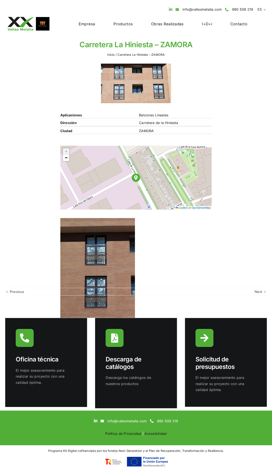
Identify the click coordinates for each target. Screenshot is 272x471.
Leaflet (182, 207)
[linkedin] (170, 9)
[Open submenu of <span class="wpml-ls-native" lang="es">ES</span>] (264, 10)
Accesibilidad (155, 433)
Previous (17, 292)
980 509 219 (242, 9)
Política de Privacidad (123, 433)
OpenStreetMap (201, 207)
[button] (136, 178)
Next (258, 292)
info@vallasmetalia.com (202, 9)
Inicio (111, 54)
